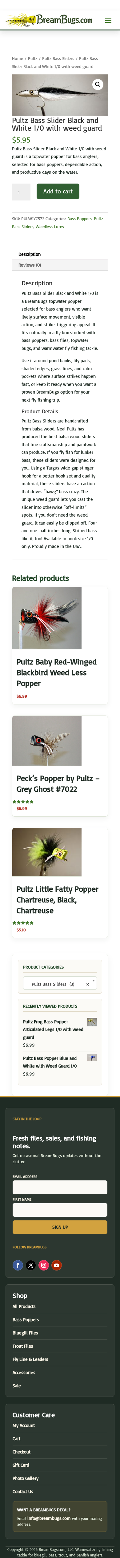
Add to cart (58, 191)
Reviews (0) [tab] (29, 265)
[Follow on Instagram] (43, 1265)
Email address (25, 1176)
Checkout (21, 1452)
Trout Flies (23, 1346)
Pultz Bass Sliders (58, 58)
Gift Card (21, 1465)
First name (22, 1199)
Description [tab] (29, 254)
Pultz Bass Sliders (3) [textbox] (58, 984)
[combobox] (60, 983)
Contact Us (23, 1491)
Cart (16, 1438)
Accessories (24, 1372)
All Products (24, 1306)
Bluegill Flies (25, 1333)
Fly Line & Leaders (30, 1359)
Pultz (32, 58)
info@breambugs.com (49, 1518)
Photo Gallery (25, 1478)
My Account (24, 1425)
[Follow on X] (31, 1265)
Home (17, 58)
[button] (97, 84)
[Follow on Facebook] (18, 1265)
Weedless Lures (50, 226)
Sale (17, 1386)
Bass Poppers (79, 218)
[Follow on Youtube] (56, 1265)
